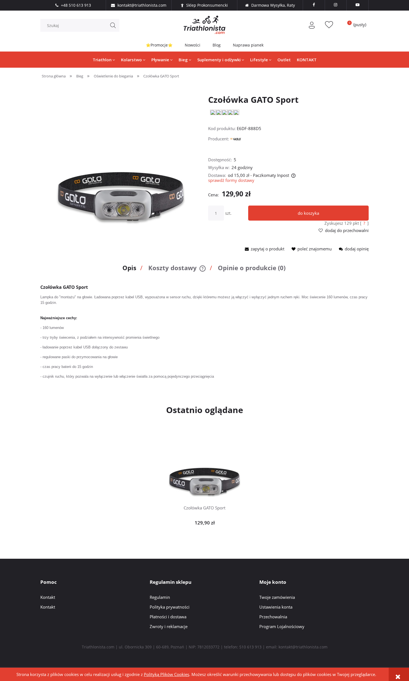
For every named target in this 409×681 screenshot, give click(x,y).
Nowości (192, 45)
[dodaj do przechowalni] (213, 458)
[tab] (131, 270)
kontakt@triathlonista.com (303, 647)
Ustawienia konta (275, 607)
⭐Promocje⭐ (159, 45)
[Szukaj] (113, 25)
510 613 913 (250, 647)
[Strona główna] (204, 25)
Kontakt (47, 597)
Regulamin (160, 597)
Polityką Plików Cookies (166, 674)
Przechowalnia (273, 616)
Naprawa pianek (248, 45)
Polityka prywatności (169, 607)
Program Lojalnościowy (281, 626)
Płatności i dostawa (168, 616)
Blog (217, 45)
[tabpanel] (204, 332)
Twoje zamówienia (277, 597)
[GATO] (235, 138)
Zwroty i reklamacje (169, 626)
